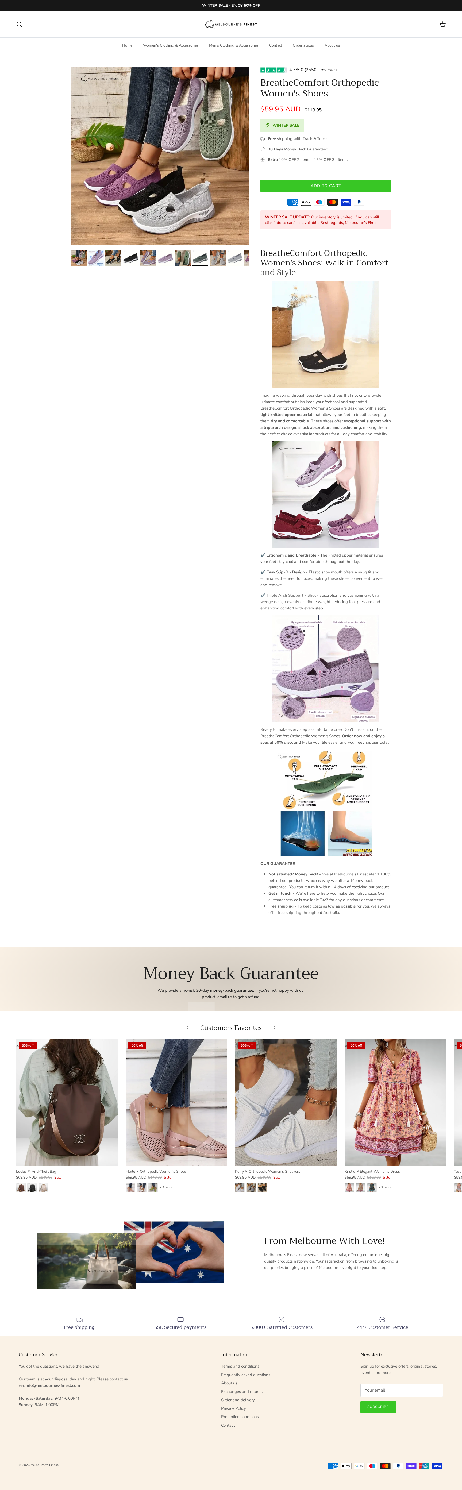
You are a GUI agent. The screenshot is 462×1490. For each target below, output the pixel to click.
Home (127, 45)
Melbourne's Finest (44, 1465)
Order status (303, 45)
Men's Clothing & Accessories (234, 45)
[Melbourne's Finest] (231, 24)
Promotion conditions (240, 1416)
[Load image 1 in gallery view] (160, 156)
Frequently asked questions (245, 1374)
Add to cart (326, 185)
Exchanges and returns (242, 1391)
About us (332, 45)
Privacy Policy (233, 1408)
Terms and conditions (240, 1366)
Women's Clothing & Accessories (170, 45)
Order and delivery (238, 1400)
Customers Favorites (231, 1027)
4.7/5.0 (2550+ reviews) (313, 70)
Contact (275, 45)
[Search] (19, 24)
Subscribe (378, 1406)
